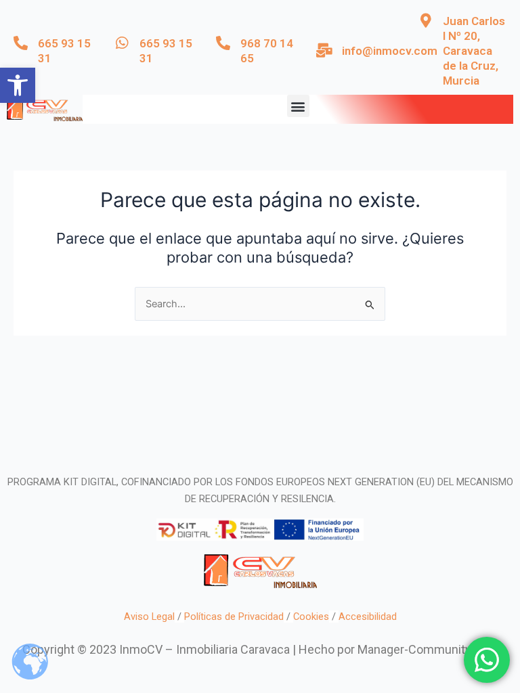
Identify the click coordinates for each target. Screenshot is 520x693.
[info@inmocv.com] (325, 50)
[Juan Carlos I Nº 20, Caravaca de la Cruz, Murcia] (425, 21)
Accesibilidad (368, 616)
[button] (17, 85)
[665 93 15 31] (21, 43)
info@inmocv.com (389, 51)
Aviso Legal (149, 616)
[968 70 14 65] (223, 43)
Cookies (311, 616)
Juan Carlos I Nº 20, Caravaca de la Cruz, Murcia (474, 50)
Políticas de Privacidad (234, 616)
